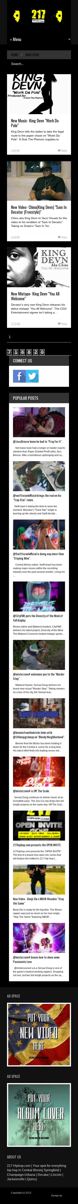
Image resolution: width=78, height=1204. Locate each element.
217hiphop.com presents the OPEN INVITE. (37, 845)
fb (19, 376)
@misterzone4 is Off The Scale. (31, 791)
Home (14, 54)
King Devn (32, 54)
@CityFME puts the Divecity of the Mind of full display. (38, 617)
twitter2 (32, 376)
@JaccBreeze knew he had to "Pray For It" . (38, 441)
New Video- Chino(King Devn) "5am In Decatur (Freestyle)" (39, 209)
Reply (64, 150)
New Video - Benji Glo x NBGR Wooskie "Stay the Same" (38, 901)
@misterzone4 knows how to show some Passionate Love (36, 959)
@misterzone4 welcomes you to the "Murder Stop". (38, 676)
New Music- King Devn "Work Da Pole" (35, 123)
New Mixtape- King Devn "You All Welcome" (35, 296)
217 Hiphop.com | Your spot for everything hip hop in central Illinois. (38, 1194)
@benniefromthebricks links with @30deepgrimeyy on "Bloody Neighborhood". (39, 734)
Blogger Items (18, 1198)
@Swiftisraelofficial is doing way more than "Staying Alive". (38, 556)
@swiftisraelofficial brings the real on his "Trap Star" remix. (37, 497)
